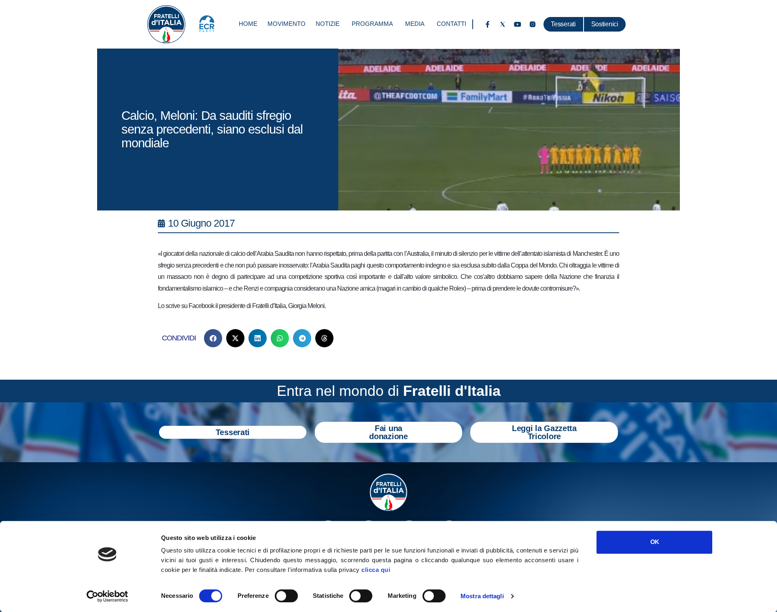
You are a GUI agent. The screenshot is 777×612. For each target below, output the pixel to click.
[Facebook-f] (487, 24)
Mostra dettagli (482, 596)
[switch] (286, 595)
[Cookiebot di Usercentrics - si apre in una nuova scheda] (107, 596)
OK (654, 541)
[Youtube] (517, 24)
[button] (213, 338)
